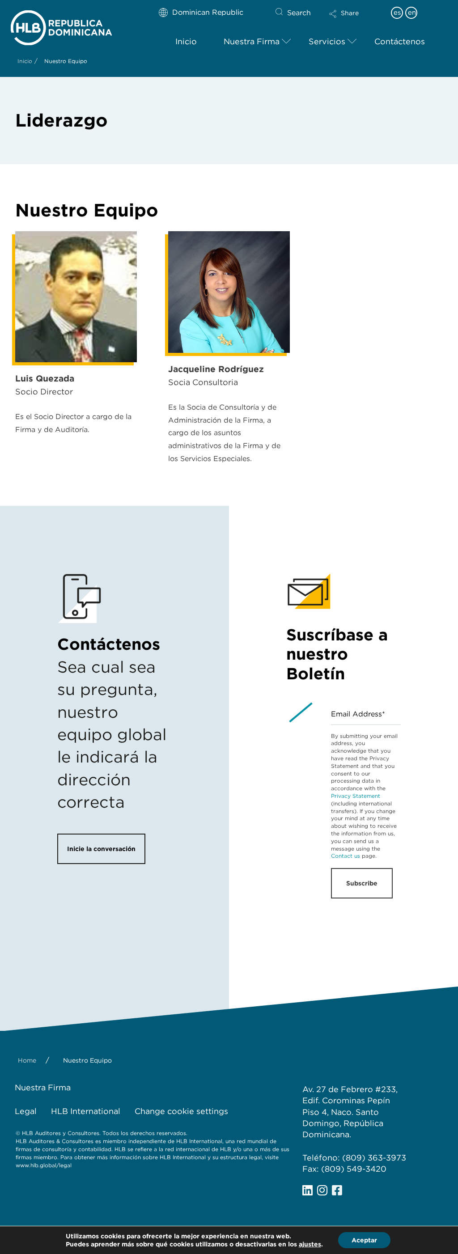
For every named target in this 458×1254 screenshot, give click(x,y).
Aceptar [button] (364, 1240)
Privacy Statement (355, 795)
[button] (351, 20)
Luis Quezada (44, 378)
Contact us (345, 855)
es (397, 12)
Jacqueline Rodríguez (216, 369)
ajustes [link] (310, 1244)
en (412, 12)
